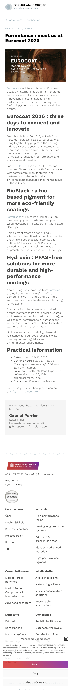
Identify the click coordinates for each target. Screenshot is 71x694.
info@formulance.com (24, 391)
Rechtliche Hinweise (48, 621)
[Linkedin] (7, 549)
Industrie (41, 509)
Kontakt (10, 542)
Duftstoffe (12, 614)
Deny (35, 673)
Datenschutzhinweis (43, 690)
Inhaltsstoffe (44, 571)
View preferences (36, 682)
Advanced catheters (18, 602)
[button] (66, 639)
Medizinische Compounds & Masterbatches (14, 592)
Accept (35, 664)
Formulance (14, 88)
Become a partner (16, 529)
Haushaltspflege (15, 634)
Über (8, 515)
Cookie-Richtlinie (26, 690)
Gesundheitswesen (17, 571)
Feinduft (10, 621)
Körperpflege (13, 627)
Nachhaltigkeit (14, 522)
